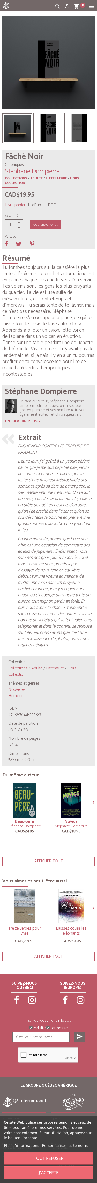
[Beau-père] (25, 800)
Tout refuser (48, 1158)
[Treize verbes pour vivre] (25, 906)
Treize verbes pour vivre (24, 931)
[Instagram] (32, 1002)
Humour (15, 695)
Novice (71, 821)
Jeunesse (59, 1027)
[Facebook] (17, 1002)
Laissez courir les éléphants (71, 931)
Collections (16, 178)
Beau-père (24, 821)
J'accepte (48, 1172)
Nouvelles (17, 689)
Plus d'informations (21, 1145)
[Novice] (71, 800)
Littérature (56, 178)
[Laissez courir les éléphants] (71, 906)
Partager (11, 236)
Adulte (36, 178)
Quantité (11, 216)
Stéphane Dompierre (24, 826)
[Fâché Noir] (17, 128)
